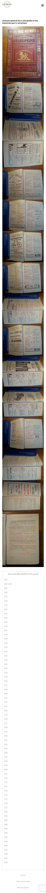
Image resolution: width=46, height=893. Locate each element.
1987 (5, 850)
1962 (5, 744)
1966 (5, 761)
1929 (5, 639)
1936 (5, 664)
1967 (5, 765)
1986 (5, 845)
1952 (5, 702)
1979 (5, 816)
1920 (5, 601)
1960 (5, 736)
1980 (5, 820)
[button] (42, 5)
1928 (5, 634)
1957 (5, 723)
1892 (5, 580)
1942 (5, 677)
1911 (5, 597)
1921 (5, 605)
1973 (5, 791)
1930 (5, 643)
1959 (5, 732)
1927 (5, 630)
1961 (5, 740)
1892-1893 (7, 584)
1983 (5, 833)
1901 (5, 588)
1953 (5, 706)
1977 (5, 808)
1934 (5, 656)
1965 (5, 757)
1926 (5, 626)
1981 (5, 824)
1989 (5, 858)
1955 (5, 715)
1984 (5, 837)
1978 (5, 812)
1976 (5, 803)
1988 (5, 854)
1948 (5, 689)
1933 (5, 651)
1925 (5, 622)
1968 (5, 769)
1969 (5, 774)
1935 (5, 660)
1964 (5, 753)
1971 (5, 782)
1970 (5, 778)
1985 (5, 841)
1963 (5, 748)
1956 (5, 719)
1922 (5, 609)
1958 (5, 727)
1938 (5, 668)
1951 (5, 698)
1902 (5, 592)
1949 (5, 694)
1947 (5, 685)
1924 (5, 618)
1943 (5, 681)
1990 (5, 862)
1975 (5, 799)
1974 (5, 795)
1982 (5, 829)
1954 (5, 710)
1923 (5, 613)
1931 (5, 647)
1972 (5, 786)
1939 (5, 673)
